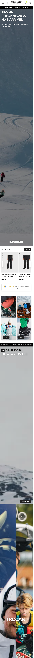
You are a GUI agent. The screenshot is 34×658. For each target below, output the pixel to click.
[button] (2, 3)
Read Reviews (16, 288)
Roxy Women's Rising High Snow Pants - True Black (9, 276)
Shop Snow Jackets (16, 242)
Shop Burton (25, 501)
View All (27, 249)
